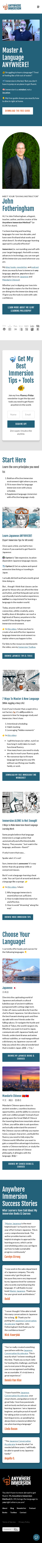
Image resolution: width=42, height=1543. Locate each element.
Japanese (24, 276)
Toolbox (13, 1512)
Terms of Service (9, 1522)
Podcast (32, 1508)
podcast (35, 267)
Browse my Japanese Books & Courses (21, 1057)
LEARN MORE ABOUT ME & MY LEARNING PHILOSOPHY (21, 309)
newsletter (22, 267)
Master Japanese (17, 1291)
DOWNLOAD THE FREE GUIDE (17, 110)
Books (4, 1512)
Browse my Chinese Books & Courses (21, 1165)
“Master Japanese (13, 1223)
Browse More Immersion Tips (18, 917)
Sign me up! (21, 423)
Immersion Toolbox (27, 647)
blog (8, 267)
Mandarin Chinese (10, 279)
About (4, 1508)
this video (11, 629)
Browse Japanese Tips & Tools (18, 656)
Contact (23, 1512)
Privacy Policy (24, 1522)
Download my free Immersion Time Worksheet (21, 776)
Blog (12, 1508)
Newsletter (21, 1508)
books (13, 267)
